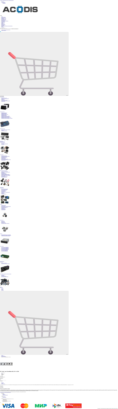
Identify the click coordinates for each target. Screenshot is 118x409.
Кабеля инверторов (3, 173)
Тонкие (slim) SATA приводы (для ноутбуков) (6, 235)
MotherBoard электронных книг (4, 114)
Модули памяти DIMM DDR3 (4, 250)
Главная (2, 355)
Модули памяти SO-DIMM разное (5, 249)
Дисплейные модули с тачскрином (5, 98)
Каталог (2, 96)
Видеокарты (2, 25)
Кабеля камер (2, 172)
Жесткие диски (3, 23)
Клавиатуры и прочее (3, 18)
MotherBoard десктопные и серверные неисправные (6, 118)
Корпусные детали (2, 261)
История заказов (4, 397)
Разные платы (2, 193)
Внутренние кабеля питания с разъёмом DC (6, 159)
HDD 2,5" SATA (3, 222)
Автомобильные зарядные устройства (5, 156)
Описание (2, 382)
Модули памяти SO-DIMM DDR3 (5, 248)
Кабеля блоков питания (3, 157)
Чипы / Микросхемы (3, 19)
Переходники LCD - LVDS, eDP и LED (5, 192)
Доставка (2, 288)
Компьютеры (1, 287)
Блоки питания (3, 20)
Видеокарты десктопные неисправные (5, 263)
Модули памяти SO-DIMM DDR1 (5, 247)
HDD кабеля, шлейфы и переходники (5, 174)
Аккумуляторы (3, 21)
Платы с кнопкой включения (4, 189)
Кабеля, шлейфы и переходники (3, 170)
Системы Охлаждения (2, 142)
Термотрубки (2, 144)
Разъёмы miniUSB (3, 208)
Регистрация (4, 3)
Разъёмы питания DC (3, 158)
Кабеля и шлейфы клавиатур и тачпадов (5, 129)
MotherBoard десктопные (4, 115)
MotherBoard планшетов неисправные (5, 116)
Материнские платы (3, 17)
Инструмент (2, 275)
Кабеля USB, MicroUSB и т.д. (4, 176)
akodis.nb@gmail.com (11, 0)
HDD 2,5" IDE (2, 221)
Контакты (2, 290)
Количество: (1, 378)
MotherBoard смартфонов (4, 113)
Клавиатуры (2, 130)
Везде (2, 16)
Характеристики (3, 383)
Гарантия (2, 289)
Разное (2, 26)
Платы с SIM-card (3, 190)
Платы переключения (3, 191)
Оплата (3, 392)
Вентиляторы (2, 143)
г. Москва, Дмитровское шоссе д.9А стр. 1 (4, 0)
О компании (1, 392)
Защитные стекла (3, 101)
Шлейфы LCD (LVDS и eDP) (4, 171)
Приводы (1, 233)
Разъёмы (2, 22)
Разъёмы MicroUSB (3, 209)
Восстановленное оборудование (4, 276)
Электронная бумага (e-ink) (4, 100)
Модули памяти (3, 24)
